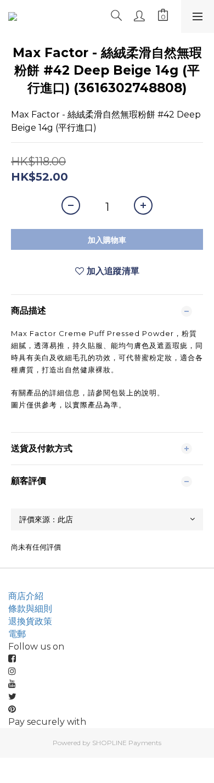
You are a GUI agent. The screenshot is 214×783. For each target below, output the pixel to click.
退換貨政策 (30, 621)
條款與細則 (30, 608)
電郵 (17, 634)
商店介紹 (25, 596)
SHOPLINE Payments (126, 743)
